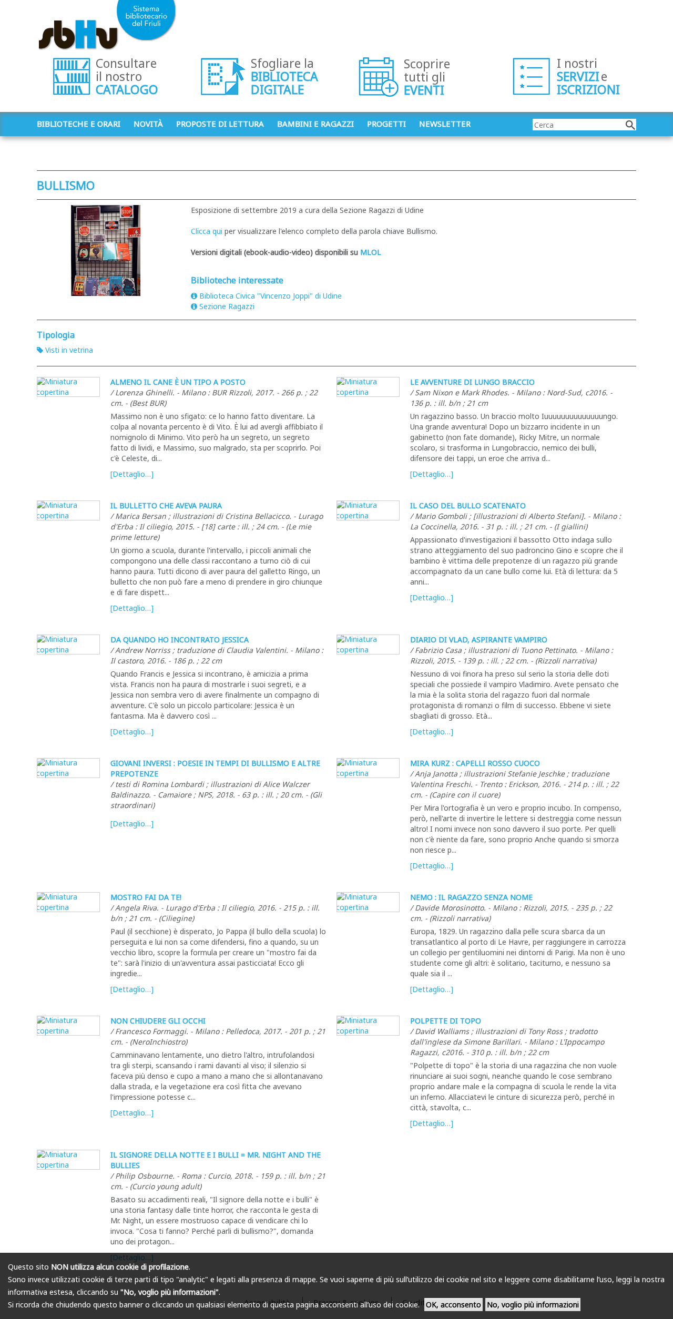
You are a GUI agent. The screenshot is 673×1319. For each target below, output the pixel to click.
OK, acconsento (453, 1305)
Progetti (386, 123)
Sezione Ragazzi (226, 306)
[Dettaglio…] (132, 474)
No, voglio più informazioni (533, 1305)
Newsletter (445, 123)
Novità (148, 123)
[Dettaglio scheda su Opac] (68, 386)
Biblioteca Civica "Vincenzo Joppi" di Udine (270, 296)
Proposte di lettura (220, 123)
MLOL (370, 252)
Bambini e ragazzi (315, 123)
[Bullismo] (106, 250)
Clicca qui (208, 231)
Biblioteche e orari (78, 123)
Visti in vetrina (69, 350)
